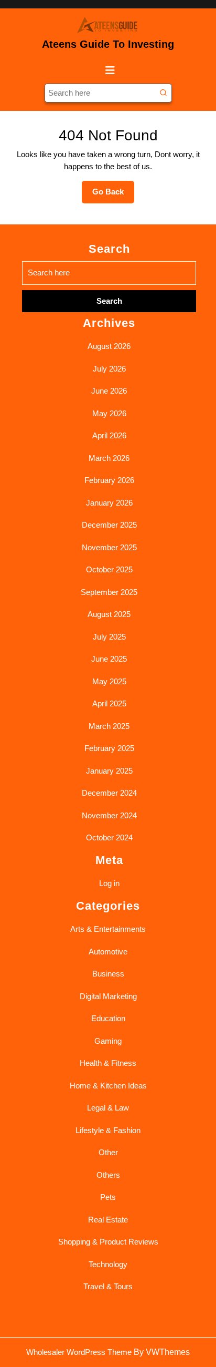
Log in (109, 883)
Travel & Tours (108, 1286)
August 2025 (109, 614)
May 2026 (109, 413)
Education (108, 1018)
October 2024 (109, 837)
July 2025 (109, 636)
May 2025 (109, 681)
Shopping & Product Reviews (108, 1241)
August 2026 (109, 346)
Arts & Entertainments (108, 928)
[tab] (108, 70)
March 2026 (109, 458)
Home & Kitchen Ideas (108, 1085)
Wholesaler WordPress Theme (79, 1352)
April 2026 (109, 435)
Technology (108, 1264)
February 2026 (109, 480)
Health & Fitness (108, 1062)
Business (108, 973)
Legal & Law (108, 1107)
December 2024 (109, 792)
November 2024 (109, 815)
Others (108, 1174)
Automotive (108, 951)
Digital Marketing (108, 996)
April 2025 (109, 703)
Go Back (113, 195)
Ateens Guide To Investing (108, 44)
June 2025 (109, 658)
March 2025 (109, 726)
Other (108, 1152)
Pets (108, 1197)
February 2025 (109, 748)
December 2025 (109, 524)
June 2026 (109, 390)
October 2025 (109, 569)
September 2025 (109, 592)
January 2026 (109, 502)
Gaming (108, 1040)
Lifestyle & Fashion (108, 1130)
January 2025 (109, 770)
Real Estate (108, 1219)
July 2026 (109, 368)
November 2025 (109, 547)
